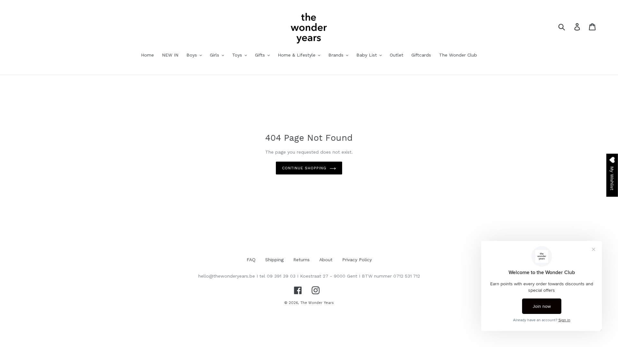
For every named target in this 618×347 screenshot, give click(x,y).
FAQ (251, 259)
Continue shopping (304, 168)
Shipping (274, 259)
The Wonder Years (317, 303)
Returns (301, 259)
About (325, 259)
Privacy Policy (357, 259)
